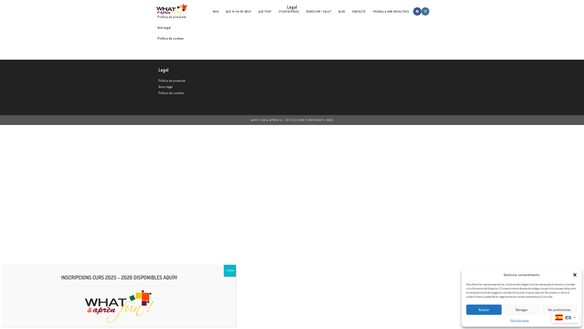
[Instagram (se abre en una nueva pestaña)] (425, 11)
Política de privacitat (172, 80)
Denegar (522, 310)
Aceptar (484, 310)
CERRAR (230, 270)
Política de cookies (519, 320)
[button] (575, 275)
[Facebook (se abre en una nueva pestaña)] (417, 11)
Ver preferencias (559, 310)
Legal (163, 70)
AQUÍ (168, 277)
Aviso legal (165, 87)
